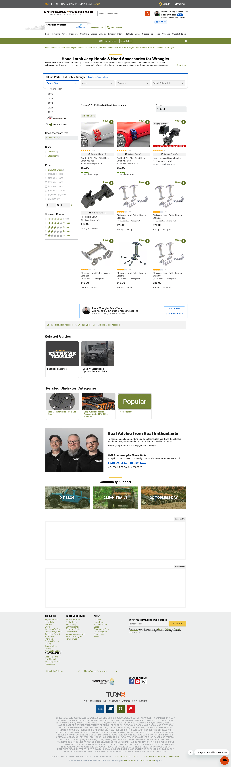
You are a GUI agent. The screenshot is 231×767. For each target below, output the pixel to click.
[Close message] (186, 41)
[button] (160, 22)
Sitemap (117, 757)
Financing (49, 639)
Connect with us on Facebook (131, 681)
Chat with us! (71, 632)
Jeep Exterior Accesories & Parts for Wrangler (114, 47)
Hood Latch (53, 138)
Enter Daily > (126, 41)
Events (47, 627)
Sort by (159, 105)
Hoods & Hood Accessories (111, 325)
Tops (157, 34)
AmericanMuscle (92, 701)
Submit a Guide (100, 624)
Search (147, 13)
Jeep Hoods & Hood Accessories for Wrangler (155, 47)
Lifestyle (56, 34)
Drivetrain (84, 34)
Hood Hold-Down (89, 217)
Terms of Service (147, 760)
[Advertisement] (115, 540)
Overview (97, 620)
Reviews (97, 636)
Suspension (147, 34)
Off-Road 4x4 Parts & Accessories (61, 325)
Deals (48, 34)
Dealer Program (100, 632)
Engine (94, 34)
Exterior (112, 34)
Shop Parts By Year (52, 629)
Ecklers (143, 701)
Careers (97, 627)
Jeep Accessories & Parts (56, 47)
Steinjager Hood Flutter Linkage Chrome (131, 274)
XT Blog (48, 644)
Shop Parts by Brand (53, 632)
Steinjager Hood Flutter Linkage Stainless (131, 216)
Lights (137, 34)
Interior (120, 34)
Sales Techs (99, 634)
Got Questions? (72, 627)
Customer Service (73, 629)
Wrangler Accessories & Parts (81, 47)
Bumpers (73, 34)
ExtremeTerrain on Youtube (137, 681)
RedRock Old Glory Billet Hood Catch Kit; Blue (131, 159)
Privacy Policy (164, 629)
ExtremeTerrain (129, 701)
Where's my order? (73, 620)
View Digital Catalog (53, 651)
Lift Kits (129, 34)
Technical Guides (52, 641)
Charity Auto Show (102, 629)
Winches (166, 34)
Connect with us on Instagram (144, 681)
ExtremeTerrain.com (68, 13)
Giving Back (98, 622)
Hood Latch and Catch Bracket (167, 158)
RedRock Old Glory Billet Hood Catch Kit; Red (95, 159)
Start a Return (71, 622)
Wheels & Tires (179, 34)
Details (96, 4)
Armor (65, 34)
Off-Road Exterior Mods (87, 325)
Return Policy (71, 624)
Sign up (177, 624)
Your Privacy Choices (154, 757)
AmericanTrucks (111, 701)
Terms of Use (71, 639)
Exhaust (102, 34)
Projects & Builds (51, 620)
